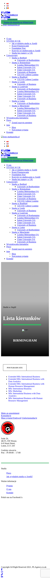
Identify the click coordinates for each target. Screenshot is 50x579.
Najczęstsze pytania (20, 130)
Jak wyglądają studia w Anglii (24, 43)
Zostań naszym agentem (22, 122)
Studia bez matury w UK (22, 53)
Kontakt (9, 132)
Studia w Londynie (20, 86)
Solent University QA (26, 67)
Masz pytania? (11, 418)
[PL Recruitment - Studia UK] (10, 25)
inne (8, 125)
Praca (8, 120)
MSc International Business (20, 389)
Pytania (9, 486)
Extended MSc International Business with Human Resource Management (26, 385)
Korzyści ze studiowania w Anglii (26, 50)
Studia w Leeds (18, 82)
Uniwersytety (12, 55)
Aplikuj (4, 20)
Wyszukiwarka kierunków (17, 118)
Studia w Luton (18, 101)
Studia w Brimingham (21, 62)
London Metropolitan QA (28, 65)
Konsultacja (12, 20)
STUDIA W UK (13, 41)
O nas (8, 38)
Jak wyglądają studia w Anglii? (19, 476)
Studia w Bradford (19, 77)
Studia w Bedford (19, 58)
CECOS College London (27, 74)
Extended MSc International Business (24, 377)
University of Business (26, 72)
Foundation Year (19, 48)
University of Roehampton (28, 89)
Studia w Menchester (20, 106)
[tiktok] (5, 12)
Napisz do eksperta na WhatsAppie (18, 22)
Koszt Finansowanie (20, 46)
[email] (9, 12)
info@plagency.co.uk (10, 459)
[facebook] (1, 12)
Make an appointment (10, 413)
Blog (14, 127)
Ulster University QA (26, 70)
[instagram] (3, 12)
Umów (29, 418)
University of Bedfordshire (28, 60)
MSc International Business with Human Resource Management (25, 399)
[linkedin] (7, 12)
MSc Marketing (15, 391)
